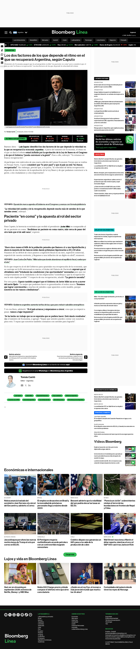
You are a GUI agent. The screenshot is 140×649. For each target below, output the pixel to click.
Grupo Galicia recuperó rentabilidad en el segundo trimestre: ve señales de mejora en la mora (109, 94)
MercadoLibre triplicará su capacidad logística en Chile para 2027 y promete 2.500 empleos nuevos (23, 358)
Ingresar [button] (133, 32)
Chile (39, 627)
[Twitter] (25, 385)
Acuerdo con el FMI (13, 400)
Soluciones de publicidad (112, 639)
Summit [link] (55, 40)
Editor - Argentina (27, 381)
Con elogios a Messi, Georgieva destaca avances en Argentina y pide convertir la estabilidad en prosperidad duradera (107, 312)
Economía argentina (29, 400)
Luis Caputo (18, 395)
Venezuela (41, 625)
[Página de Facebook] (5, 614)
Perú (39, 629)
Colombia (41, 624)
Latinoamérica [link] (76, 40)
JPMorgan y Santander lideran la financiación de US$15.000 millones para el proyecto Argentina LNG (108, 104)
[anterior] (5, 357)
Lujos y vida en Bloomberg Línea (30, 559)
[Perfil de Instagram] (18, 614)
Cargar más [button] (70, 555)
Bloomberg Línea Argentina (75, 400)
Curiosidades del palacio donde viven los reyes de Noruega (118, 588)
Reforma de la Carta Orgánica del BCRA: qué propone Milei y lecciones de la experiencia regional (108, 258)
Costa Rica (41, 636)
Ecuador (40, 631)
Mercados (75, 618)
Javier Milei (29, 395)
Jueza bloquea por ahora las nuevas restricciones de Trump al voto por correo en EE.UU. (20, 542)
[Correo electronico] (22, 385)
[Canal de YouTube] (14, 614)
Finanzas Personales (78, 625)
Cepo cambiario (57, 395)
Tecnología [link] (88, 40)
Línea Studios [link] (101, 40)
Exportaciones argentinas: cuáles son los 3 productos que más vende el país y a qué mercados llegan (70, 358)
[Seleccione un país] (26, 32)
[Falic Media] (123, 35)
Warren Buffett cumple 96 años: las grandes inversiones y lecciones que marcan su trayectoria (108, 161)
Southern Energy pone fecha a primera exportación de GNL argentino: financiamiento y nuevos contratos (109, 121)
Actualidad (75, 622)
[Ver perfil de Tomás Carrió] (12, 382)
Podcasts (74, 627)
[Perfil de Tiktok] (26, 614)
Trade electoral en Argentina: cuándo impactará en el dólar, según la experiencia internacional (107, 237)
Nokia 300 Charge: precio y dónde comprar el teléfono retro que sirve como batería (53, 589)
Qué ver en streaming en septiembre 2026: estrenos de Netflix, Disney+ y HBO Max (18, 589)
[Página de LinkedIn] (22, 614)
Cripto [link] (65, 40)
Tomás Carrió (11, 132)
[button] (2, 46)
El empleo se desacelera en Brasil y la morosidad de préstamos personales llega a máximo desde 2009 (53, 504)
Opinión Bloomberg (102, 413)
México (40, 620)
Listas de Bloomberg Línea (80, 629)
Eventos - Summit (110, 631)
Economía (75, 616)
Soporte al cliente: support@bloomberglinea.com (120, 637)
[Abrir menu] (6, 32)
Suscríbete (108, 616)
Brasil (39, 618)
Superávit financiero (42, 395)
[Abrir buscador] (10, 32)
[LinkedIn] (29, 385)
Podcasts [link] (123, 40)
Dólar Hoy (75, 620)
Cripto (74, 624)
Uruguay (40, 634)
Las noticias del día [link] (19, 40)
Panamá (40, 633)
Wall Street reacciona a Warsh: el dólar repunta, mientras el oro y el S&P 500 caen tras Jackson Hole (119, 542)
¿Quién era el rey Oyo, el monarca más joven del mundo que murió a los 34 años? (86, 589)
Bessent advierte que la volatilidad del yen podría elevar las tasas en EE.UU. (86, 503)
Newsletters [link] (33, 40)
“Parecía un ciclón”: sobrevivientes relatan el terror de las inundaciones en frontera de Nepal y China (119, 504)
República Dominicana (44, 640)
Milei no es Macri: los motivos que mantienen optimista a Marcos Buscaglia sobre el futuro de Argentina (108, 244)
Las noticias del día (44, 400)
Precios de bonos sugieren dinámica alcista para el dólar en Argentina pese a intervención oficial (108, 251)
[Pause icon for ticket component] (5, 45)
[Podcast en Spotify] (30, 614)
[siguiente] (85, 357)
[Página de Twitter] (10, 614)
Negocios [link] (113, 40)
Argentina (10, 50)
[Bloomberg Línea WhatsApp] (115, 142)
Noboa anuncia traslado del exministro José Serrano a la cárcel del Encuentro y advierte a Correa (20, 503)
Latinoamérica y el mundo (45, 616)
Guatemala (41, 642)
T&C (106, 624)
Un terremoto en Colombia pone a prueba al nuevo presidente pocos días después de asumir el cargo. (108, 456)
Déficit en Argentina (71, 395)
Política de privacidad (111, 618)
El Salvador (41, 638)
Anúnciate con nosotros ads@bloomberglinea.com (120, 635)
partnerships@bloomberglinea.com (116, 633)
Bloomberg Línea (59, 400)
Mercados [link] (45, 40)
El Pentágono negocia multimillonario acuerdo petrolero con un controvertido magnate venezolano (52, 543)
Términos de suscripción (112, 620)
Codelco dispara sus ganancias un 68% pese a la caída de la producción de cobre (86, 542)
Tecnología (108, 622)
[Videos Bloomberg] (115, 442)
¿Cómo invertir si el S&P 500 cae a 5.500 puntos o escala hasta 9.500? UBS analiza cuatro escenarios (107, 189)
